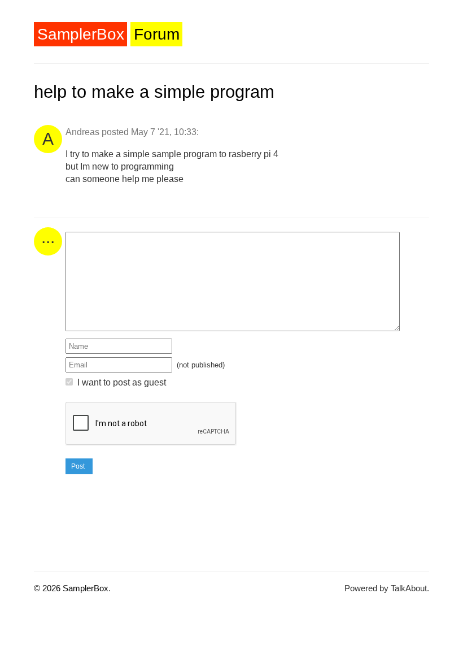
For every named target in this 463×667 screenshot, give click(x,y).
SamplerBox (80, 34)
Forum (157, 34)
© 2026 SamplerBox (71, 588)
